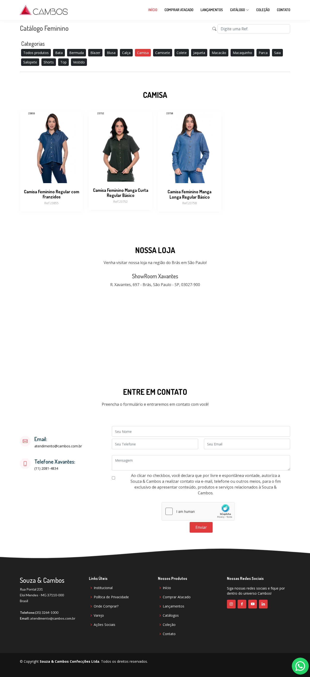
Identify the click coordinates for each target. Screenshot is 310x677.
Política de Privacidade (111, 597)
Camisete (162, 52)
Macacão (219, 52)
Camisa (143, 52)
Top (63, 62)
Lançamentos (212, 10)
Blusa (111, 52)
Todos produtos (36, 52)
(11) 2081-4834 (46, 468)
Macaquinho (242, 52)
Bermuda (76, 52)
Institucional (103, 588)
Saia (277, 52)
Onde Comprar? (106, 606)
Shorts (49, 62)
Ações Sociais (104, 624)
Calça (126, 52)
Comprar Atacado (178, 10)
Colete (182, 52)
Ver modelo (51, 171)
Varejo (99, 615)
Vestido (79, 62)
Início (152, 10)
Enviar (201, 527)
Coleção (263, 10)
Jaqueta (199, 52)
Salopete (30, 62)
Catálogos (171, 615)
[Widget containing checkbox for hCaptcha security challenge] (198, 511)
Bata (59, 52)
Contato (283, 10)
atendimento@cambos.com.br (58, 446)
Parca (263, 52)
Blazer (95, 52)
